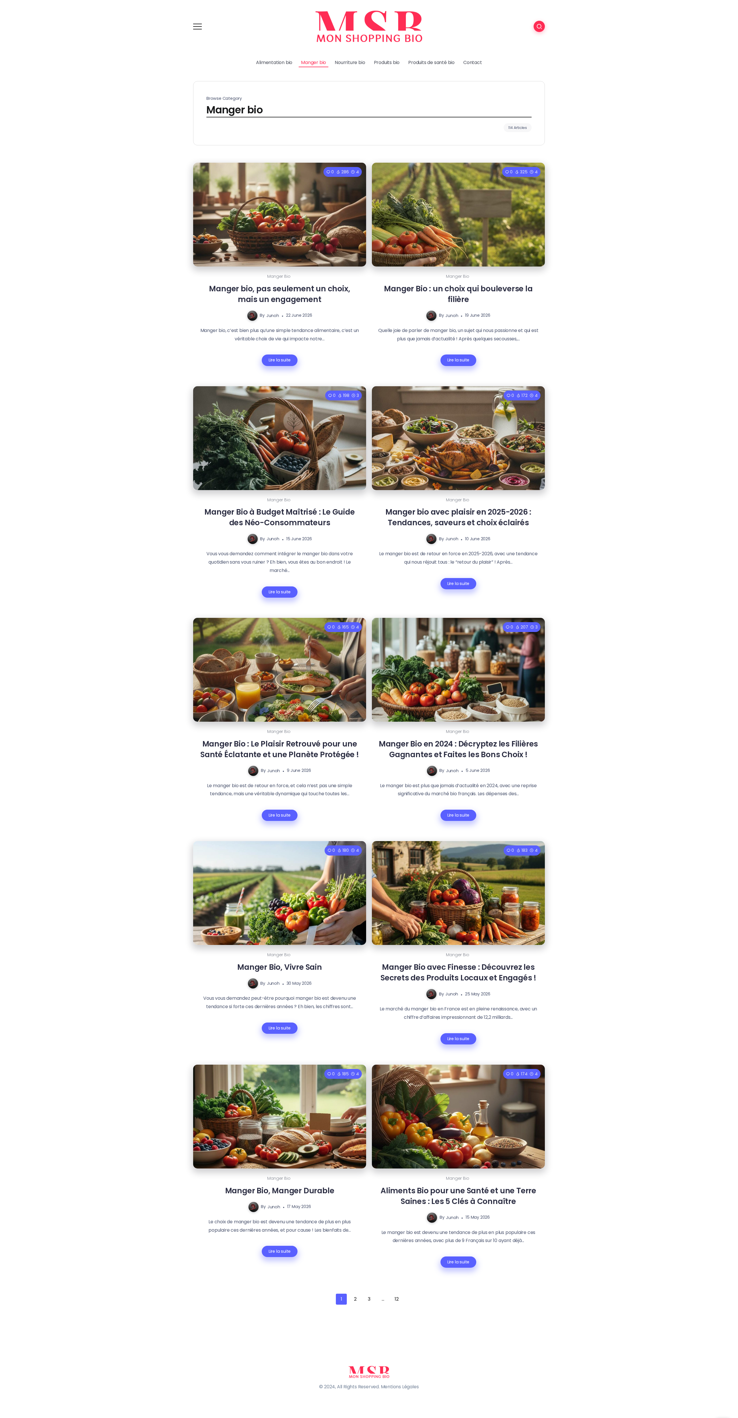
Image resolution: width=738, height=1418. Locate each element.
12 (397, 1299)
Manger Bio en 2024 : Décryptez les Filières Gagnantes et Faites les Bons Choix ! (458, 749)
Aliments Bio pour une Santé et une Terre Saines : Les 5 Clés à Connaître (458, 1196)
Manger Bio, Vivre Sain (279, 967)
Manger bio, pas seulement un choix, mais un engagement (279, 294)
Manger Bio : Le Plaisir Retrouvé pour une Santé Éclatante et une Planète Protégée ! (279, 749)
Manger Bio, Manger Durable (279, 1190)
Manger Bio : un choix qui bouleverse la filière (458, 294)
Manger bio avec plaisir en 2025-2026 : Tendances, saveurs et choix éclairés (458, 517)
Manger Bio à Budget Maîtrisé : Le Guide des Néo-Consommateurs (279, 517)
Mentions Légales (400, 1386)
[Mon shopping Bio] (369, 26)
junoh (272, 315)
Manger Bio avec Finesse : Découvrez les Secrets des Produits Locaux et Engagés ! (458, 972)
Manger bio (278, 276)
